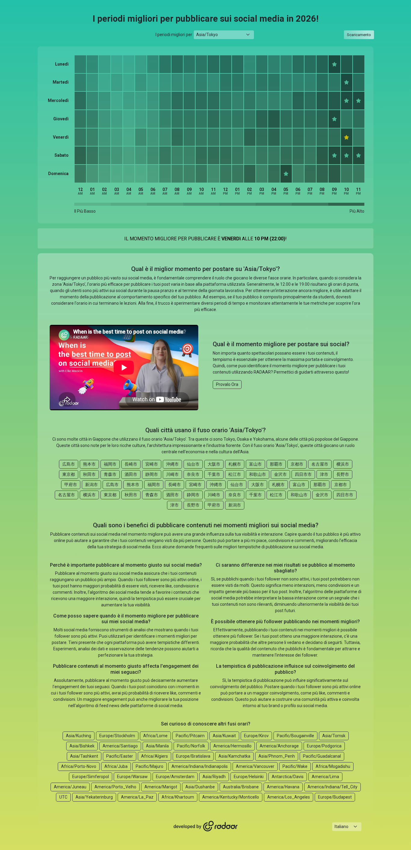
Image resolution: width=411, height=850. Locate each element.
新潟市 (91, 484)
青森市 (110, 474)
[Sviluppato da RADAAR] (205, 826)
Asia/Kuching (78, 735)
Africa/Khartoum (178, 797)
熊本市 (89, 464)
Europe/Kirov (256, 735)
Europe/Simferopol (90, 776)
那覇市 (276, 464)
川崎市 (172, 474)
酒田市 (131, 474)
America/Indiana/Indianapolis (200, 766)
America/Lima (325, 776)
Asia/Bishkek (82, 746)
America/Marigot (160, 786)
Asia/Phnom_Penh (276, 756)
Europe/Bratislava (193, 756)
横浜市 (342, 464)
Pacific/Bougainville (295, 735)
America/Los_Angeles (288, 797)
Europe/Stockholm (117, 735)
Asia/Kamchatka (234, 756)
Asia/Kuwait (224, 735)
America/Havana (283, 786)
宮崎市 (151, 464)
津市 (324, 474)
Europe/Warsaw (132, 776)
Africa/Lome (155, 735)
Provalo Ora (227, 384)
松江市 (234, 474)
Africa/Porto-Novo (78, 766)
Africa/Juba (116, 766)
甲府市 (70, 484)
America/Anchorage (279, 746)
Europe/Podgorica (324, 746)
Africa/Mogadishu (333, 766)
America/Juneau (70, 786)
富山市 (255, 464)
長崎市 (131, 464)
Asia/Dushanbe (200, 786)
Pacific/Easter (119, 756)
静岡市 (151, 474)
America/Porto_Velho (115, 786)
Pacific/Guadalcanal (322, 756)
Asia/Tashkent (84, 756)
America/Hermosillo (232, 746)
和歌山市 (257, 474)
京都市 (297, 464)
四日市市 (303, 474)
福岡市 (110, 464)
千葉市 (214, 474)
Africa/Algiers (154, 756)
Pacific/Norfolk (191, 746)
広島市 (68, 464)
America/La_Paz (137, 797)
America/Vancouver (255, 766)
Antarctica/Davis (288, 776)
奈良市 (193, 474)
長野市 (342, 474)
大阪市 (214, 464)
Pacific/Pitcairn (190, 735)
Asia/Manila (157, 746)
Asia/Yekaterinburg (94, 797)
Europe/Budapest (335, 797)
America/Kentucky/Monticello (230, 797)
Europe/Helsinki (249, 776)
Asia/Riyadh (214, 776)
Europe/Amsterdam (175, 776)
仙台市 (193, 464)
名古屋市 (319, 464)
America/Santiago (120, 746)
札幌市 (234, 464)
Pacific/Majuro (149, 766)
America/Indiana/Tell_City (332, 786)
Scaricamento (359, 34)
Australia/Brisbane (241, 786)
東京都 (68, 474)
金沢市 (280, 474)
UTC (63, 797)
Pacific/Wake (295, 766)
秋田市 (89, 474)
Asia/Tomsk (333, 735)
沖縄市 (172, 464)
